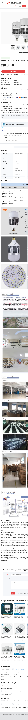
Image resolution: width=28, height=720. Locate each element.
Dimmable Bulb (12, 691)
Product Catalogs (20, 669)
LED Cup (4, 691)
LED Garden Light (17, 674)
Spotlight (20, 691)
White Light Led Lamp (7, 704)
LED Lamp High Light (18, 704)
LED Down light (4, 672)
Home (2, 9)
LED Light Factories (18, 700)
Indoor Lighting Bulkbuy (21, 707)
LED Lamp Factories (6, 700)
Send (13, 593)
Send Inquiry (13, 71)
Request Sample (24, 74)
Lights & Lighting (8, 9)
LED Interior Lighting (16, 9)
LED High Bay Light (5, 674)
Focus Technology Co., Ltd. (17, 714)
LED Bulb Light (24, 9)
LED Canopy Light (17, 676)
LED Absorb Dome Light (6, 676)
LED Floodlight (17, 672)
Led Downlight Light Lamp (8, 707)
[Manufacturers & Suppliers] (14, 2)
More (2, 709)
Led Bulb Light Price (6, 694)
